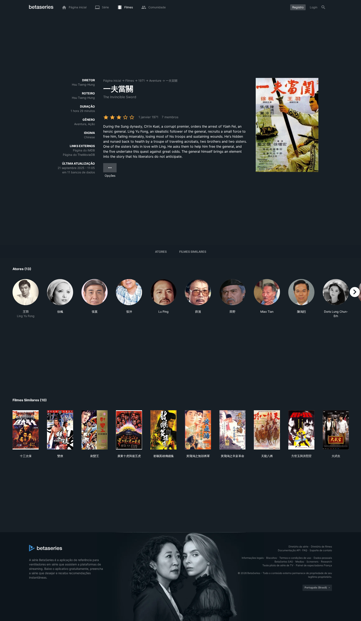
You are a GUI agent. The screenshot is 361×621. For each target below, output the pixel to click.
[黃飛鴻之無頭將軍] (198, 430)
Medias (299, 561)
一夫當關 (171, 80)
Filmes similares (192, 251)
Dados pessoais (323, 557)
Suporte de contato (321, 550)
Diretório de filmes (321, 546)
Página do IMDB (84, 150)
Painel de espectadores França (314, 565)
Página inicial (112, 80)
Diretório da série (298, 546)
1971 (141, 80)
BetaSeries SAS (284, 561)
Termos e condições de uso (295, 557)
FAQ (304, 550)
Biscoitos (271, 557)
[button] (26, 298)
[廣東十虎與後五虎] (129, 430)
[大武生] (336, 430)
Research (326, 561)
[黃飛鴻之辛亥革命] (232, 430)
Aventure (155, 80)
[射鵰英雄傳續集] (163, 430)
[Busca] (323, 7)
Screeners (312, 561)
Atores (161, 251)
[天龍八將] (267, 430)
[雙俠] (60, 430)
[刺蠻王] (94, 430)
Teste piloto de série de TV (277, 565)
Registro (298, 7)
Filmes (129, 80)
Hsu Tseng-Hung (83, 84)
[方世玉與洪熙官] (301, 430)
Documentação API (289, 550)
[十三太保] (26, 430)
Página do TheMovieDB (79, 154)
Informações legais (253, 557)
